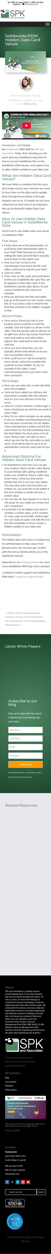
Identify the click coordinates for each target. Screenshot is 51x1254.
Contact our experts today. (29, 576)
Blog (7, 1078)
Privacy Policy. (27, 777)
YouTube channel (30, 562)
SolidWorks (27, 104)
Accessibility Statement (15, 1066)
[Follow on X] (12, 1182)
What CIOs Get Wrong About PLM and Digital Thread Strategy (25, 895)
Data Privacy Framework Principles (20, 1062)
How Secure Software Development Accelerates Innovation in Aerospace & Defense (22, 846)
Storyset (28, 1058)
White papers (11, 1090)
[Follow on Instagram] (23, 1182)
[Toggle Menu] (48, 24)
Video (34, 104)
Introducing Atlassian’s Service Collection (24, 685)
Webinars (9, 1086)
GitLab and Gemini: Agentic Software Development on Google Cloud (25, 1125)
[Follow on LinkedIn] (18, 1182)
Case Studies (10, 1082)
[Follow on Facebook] (7, 1182)
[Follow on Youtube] (28, 1182)
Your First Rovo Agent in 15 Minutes (22, 942)
